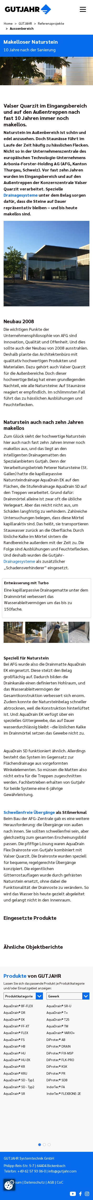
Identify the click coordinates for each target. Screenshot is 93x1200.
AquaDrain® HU (15, 1053)
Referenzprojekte (51, 23)
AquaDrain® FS (14, 1039)
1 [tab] (38, 1144)
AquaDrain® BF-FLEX (18, 1006)
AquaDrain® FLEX (16, 1032)
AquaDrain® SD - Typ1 (19, 1080)
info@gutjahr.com (62, 1171)
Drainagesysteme (21, 195)
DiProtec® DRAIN (58, 1046)
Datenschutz (34, 1182)
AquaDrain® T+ (57, 1012)
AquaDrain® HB (14, 1046)
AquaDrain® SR (14, 1093)
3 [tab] (47, 1144)
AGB (50, 1182)
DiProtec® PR (55, 1073)
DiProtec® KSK (56, 1066)
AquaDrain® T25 (57, 1019)
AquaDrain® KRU (15, 1073)
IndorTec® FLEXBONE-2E (63, 1093)
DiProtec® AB (55, 1039)
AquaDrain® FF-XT (16, 1026)
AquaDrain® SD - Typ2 (19, 1087)
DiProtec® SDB (56, 1080)
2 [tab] (43, 1144)
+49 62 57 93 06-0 (31, 1171)
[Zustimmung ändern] (9, 1185)
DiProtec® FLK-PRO (60, 1060)
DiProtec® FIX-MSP (59, 1053)
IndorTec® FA (55, 1087)
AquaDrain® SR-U (58, 1006)
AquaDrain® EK (14, 1019)
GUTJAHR (25, 23)
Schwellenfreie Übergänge (29, 812)
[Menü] (82, 9)
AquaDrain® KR (14, 1066)
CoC (60, 1182)
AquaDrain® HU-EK (17, 1060)
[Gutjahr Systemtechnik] (28, 9)
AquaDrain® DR (14, 1012)
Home (8, 23)
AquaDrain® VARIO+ (60, 1032)
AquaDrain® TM (57, 1026)
